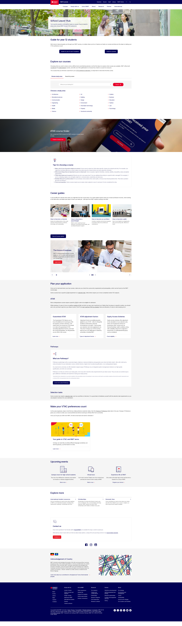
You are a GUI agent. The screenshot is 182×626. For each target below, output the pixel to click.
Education (112, 100)
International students (69, 599)
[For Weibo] (130, 610)
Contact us (57, 537)
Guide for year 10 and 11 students (70, 51)
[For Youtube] (127, 610)
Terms (68, 610)
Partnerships (94, 595)
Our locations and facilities (124, 601)
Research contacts (95, 601)
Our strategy (121, 590)
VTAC (75, 411)
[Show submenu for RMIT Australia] (70, 2)
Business (111, 97)
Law (110, 105)
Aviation (111, 94)
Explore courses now (58, 139)
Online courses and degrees (68, 593)
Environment (84, 103)
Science (54, 111)
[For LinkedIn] (124, 610)
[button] (130, 2)
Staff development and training (110, 593)
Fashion (111, 103)
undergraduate (62, 67)
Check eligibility (111, 336)
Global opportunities (82, 596)
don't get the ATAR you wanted (90, 307)
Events (54, 593)
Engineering (55, 103)
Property (83, 108)
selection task (81, 292)
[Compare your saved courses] (127, 2)
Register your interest (118, 482)
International (118, 6)
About (93, 6)
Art (81, 94)
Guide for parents (111, 51)
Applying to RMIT (68, 597)
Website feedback (86, 610)
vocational (53, 67)
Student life (80, 592)
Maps (53, 597)
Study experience (82, 590)
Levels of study (68, 590)
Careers (54, 599)
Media (53, 108)
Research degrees (95, 597)
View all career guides (58, 236)
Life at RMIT (85, 6)
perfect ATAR (77, 305)
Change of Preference (101, 411)
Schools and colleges (123, 599)
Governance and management (122, 593)
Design (82, 100)
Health (53, 105)
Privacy (73, 610)
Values (119, 595)
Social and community (86, 111)
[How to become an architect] (101, 210)
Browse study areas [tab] (57, 76)
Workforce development (110, 590)
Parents (66, 601)
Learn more (58, 262)
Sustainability (121, 597)
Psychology (112, 108)
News (53, 591)
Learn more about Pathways (61, 382)
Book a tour (63, 482)
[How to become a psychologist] (80, 210)
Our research (94, 590)
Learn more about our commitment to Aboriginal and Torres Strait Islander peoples (69, 575)
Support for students (82, 594)
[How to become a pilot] (122, 210)
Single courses (67, 595)
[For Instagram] (121, 610)
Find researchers (95, 599)
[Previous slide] (52, 275)
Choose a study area (57, 91)
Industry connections (82, 598)
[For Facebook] (115, 610)
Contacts (54, 601)
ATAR (67, 292)
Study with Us (67, 587)
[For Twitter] (118, 610)
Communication (56, 100)
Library (54, 595)
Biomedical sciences (57, 97)
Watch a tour (90, 482)
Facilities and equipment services (110, 598)
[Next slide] (130, 275)
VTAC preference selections (83, 70)
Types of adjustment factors (87, 336)
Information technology (87, 105)
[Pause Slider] (56, 275)
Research (101, 6)
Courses (65, 6)
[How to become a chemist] (60, 210)
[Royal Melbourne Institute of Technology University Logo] (54, 2)
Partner (109, 6)
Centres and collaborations (94, 593)
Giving (106, 600)
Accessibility (79, 610)
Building (83, 97)
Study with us (75, 6)
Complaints (94, 610)
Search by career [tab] (69, 76)
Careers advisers (68, 603)
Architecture (55, 94)
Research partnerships (110, 595)
